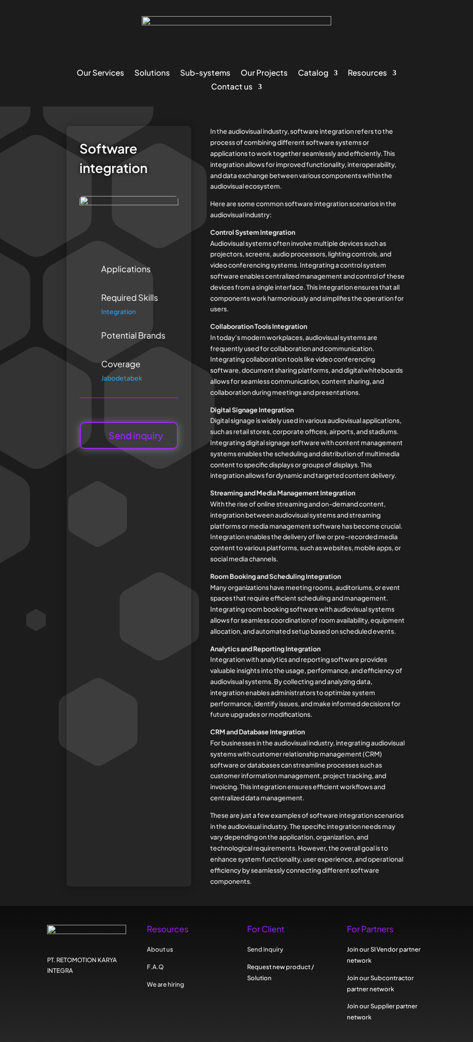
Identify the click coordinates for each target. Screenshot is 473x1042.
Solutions (152, 73)
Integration (118, 311)
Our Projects (264, 73)
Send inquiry (136, 435)
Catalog (313, 73)
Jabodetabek (121, 378)
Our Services (100, 73)
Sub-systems (205, 73)
